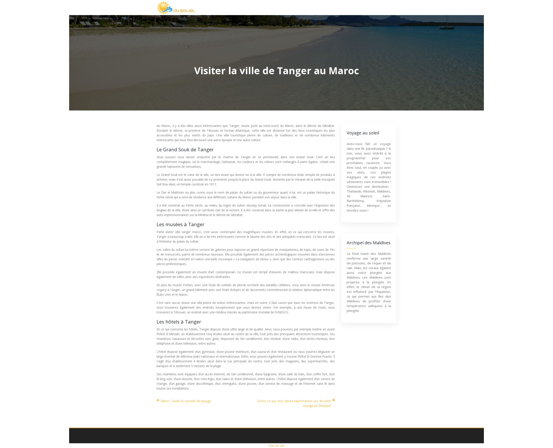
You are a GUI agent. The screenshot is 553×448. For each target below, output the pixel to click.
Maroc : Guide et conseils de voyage (185, 401)
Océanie (342, 7)
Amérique (290, 7)
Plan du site (277, 445)
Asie (266, 7)
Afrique (244, 7)
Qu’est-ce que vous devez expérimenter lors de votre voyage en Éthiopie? (294, 403)
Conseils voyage (375, 7)
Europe (317, 7)
